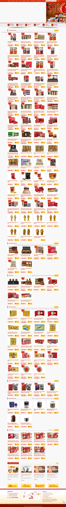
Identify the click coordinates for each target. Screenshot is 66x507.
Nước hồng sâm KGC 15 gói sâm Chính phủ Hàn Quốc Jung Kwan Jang (39, 112)
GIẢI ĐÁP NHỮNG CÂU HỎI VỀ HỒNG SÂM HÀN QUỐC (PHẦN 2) (39, 475)
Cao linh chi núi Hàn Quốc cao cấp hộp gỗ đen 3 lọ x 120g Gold (13, 287)
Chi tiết (10, 479)
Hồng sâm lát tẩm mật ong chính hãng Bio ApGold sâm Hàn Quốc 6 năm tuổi (26, 195)
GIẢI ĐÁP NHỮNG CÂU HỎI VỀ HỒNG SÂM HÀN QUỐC (52, 475)
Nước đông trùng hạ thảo (33, 245)
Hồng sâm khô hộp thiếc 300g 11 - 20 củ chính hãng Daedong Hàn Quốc (52, 42)
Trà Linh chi (38, 275)
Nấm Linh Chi (29, 25)
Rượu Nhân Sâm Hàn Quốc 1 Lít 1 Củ (13, 223)
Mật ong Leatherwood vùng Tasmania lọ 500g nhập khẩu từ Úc (13, 424)
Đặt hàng (17, 72)
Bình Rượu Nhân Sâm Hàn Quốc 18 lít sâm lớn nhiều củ (39, 237)
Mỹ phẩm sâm (50, 32)
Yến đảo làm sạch (20, 308)
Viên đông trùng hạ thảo (25, 245)
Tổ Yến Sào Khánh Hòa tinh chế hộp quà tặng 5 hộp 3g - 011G (13, 333)
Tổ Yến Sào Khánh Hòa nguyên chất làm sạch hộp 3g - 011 (26, 333)
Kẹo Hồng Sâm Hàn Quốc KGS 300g (12, 181)
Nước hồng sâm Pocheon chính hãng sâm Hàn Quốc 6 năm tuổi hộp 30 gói (26, 126)
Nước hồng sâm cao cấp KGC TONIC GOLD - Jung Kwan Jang (26, 42)
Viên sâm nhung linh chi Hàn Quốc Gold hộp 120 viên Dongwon (52, 195)
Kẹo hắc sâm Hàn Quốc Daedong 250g (26, 181)
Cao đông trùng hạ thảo (17, 245)
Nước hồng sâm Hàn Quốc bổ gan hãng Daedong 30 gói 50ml (13, 139)
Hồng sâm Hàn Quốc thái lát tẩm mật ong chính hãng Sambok (39, 195)
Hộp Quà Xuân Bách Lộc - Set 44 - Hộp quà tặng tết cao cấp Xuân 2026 (26, 455)
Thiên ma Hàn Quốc (56, 25)
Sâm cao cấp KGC (4, 32)
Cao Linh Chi (52, 275)
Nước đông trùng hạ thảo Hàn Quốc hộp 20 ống (52, 255)
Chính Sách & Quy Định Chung (47, 493)
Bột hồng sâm (42, 32)
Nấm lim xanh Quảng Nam (13, 380)
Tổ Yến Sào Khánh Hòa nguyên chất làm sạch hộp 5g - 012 (39, 333)
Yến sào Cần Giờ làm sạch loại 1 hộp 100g (26, 360)
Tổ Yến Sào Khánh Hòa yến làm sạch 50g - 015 (13, 319)
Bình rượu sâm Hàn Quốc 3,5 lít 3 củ (52, 223)
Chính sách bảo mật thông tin (47, 497)
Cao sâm (12, 32)
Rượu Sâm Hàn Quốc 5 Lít (12, 236)
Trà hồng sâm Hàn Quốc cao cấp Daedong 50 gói (26, 167)
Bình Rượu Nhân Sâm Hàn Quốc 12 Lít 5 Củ (26, 237)
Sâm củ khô (25, 32)
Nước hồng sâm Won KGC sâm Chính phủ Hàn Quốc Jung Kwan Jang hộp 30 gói (13, 126)
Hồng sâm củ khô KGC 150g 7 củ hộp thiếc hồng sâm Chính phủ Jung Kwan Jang (26, 56)
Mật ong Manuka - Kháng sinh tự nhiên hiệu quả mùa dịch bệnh (13, 475)
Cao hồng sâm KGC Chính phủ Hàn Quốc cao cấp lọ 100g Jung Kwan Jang (52, 70)
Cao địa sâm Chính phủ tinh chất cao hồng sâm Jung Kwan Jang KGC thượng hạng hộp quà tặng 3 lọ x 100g (13, 85)
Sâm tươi (38, 32)
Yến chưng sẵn (40, 308)
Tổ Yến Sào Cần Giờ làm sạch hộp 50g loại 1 (39, 360)
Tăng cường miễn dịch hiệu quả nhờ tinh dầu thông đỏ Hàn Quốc (26, 475)
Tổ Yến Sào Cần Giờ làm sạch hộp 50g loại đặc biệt (13, 374)
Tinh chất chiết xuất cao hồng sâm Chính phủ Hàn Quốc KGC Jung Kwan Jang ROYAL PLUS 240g (26, 84)
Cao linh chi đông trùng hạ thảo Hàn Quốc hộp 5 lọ (13, 255)
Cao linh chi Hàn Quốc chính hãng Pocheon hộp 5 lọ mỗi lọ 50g (26, 287)
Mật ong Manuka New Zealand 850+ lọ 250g (13, 410)
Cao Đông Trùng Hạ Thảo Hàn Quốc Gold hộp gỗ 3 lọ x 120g (25, 255)
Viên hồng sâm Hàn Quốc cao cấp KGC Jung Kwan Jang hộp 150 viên (26, 209)
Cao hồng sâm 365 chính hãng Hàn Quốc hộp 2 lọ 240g (26, 70)
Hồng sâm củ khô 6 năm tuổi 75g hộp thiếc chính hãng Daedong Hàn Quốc (39, 70)
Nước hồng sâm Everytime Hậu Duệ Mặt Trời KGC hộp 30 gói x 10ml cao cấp (13, 112)
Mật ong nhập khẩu (12, 398)
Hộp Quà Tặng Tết (51, 429)
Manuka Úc (33, 398)
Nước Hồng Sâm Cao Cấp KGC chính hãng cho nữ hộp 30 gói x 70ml (52, 209)
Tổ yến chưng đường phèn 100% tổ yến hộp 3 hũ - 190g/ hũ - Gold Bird (26, 346)
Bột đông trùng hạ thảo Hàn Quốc (53, 245)
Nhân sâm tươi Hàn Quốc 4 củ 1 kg (26, 152)
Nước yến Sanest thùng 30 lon (38, 346)
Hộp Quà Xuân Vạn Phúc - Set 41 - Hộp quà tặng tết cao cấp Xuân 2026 (39, 441)
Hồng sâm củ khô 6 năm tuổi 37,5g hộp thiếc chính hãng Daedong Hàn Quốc (13, 56)
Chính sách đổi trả (45, 496)
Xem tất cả (56, 30)
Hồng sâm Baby (30, 32)
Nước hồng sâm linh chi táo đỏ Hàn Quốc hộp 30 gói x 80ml (39, 139)
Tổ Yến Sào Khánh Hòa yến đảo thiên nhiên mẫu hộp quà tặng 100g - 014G (52, 319)
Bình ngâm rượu (55, 32)
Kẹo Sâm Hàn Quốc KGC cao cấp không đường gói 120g (52, 181)
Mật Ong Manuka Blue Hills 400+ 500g (39, 410)
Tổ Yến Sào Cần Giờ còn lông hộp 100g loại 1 (26, 374)
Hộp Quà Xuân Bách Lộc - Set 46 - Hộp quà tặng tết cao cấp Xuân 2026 (39, 455)
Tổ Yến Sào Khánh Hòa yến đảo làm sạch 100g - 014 (26, 319)
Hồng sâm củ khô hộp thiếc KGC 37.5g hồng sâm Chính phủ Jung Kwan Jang (39, 56)
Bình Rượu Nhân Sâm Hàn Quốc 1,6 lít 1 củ (26, 223)
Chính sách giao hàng (46, 495)
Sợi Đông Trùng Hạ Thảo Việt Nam (43, 245)
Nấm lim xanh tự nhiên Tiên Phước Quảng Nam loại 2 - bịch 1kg (52, 392)
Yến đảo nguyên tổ (34, 308)
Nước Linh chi (47, 275)
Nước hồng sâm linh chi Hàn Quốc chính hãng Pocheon (39, 126)
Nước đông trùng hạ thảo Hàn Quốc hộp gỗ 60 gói (12, 269)
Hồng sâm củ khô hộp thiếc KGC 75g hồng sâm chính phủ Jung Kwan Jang (52, 56)
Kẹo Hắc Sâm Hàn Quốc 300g (51, 166)
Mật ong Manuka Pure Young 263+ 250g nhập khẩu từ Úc (26, 410)
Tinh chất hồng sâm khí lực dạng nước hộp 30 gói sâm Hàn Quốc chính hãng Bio (52, 126)
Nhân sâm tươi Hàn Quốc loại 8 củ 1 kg (13, 167)
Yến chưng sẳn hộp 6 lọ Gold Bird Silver (13, 360)
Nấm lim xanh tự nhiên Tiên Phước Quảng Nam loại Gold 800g (26, 392)
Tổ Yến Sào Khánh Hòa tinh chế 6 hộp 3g (52, 333)
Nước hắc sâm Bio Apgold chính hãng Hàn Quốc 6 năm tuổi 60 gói (13, 153)
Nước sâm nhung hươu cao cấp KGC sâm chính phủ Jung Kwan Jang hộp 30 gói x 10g (26, 140)
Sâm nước (8, 32)
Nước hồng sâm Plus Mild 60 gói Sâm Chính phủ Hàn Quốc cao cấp (26, 112)
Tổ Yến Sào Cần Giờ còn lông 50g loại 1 (39, 374)
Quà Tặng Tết (11, 429)
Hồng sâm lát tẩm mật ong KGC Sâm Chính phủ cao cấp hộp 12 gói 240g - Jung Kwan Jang (26, 98)
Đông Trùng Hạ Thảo (21, 25)
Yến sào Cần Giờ (14, 308)
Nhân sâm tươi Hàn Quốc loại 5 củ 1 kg (39, 153)
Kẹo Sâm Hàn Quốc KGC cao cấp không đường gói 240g (13, 195)
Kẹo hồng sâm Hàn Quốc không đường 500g (39, 181)
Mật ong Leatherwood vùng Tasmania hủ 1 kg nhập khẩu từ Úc (26, 424)
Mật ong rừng (52, 398)
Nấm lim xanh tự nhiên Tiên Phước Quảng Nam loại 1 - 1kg (39, 392)
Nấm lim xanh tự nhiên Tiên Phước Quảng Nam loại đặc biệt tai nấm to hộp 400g (13, 392)
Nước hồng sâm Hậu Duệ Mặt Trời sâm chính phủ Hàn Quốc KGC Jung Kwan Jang (39, 98)
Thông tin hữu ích (13, 463)
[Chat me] (64, 502)
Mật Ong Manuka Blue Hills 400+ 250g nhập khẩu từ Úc (52, 410)
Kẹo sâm (46, 32)
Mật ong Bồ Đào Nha (46, 398)
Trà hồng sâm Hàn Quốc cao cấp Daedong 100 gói (39, 167)
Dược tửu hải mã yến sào (54, 308)
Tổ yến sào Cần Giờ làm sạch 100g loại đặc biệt (52, 360)
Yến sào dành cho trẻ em (46, 308)
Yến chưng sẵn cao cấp (27, 308)
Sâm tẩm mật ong (17, 32)
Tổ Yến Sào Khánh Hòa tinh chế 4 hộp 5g (13, 346)
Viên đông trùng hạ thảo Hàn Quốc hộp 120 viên (26, 269)
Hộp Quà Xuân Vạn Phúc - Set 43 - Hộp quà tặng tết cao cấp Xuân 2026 (13, 455)
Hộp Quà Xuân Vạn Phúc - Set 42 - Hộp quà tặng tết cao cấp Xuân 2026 (52, 441)
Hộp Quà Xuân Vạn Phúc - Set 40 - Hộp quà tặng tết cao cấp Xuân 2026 (26, 441)
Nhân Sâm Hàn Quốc (12, 25)
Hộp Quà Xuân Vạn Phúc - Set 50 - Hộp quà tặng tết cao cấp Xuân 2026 (13, 441)
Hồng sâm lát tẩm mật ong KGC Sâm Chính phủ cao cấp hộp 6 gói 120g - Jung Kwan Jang (13, 98)
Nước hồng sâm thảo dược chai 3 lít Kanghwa (13, 42)
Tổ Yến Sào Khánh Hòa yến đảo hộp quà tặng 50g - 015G (39, 319)
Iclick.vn (41, 506)
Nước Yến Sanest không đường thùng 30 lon (52, 346)
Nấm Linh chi (34, 275)
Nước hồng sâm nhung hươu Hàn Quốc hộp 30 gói (52, 139)
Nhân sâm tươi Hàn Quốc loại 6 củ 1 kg (52, 153)
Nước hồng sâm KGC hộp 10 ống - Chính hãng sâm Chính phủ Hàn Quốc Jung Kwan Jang (52, 84)
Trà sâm (35, 32)
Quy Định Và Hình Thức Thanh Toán (48, 494)
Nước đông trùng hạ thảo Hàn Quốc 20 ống (38, 255)
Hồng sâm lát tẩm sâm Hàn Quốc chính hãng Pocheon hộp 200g (39, 42)
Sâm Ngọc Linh (38, 25)
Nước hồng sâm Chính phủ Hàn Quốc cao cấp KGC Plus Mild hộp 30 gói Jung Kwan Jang (52, 98)
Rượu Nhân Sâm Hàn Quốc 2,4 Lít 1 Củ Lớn (39, 223)
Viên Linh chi (42, 275)
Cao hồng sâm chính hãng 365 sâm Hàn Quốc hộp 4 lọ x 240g (13, 70)
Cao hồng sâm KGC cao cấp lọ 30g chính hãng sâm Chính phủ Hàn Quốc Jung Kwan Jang (39, 84)
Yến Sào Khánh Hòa (47, 25)
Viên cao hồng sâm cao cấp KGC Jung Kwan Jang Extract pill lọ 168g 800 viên (39, 209)
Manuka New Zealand (39, 398)
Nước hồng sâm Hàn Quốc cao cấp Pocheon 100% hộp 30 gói (52, 112)
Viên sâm (22, 32)
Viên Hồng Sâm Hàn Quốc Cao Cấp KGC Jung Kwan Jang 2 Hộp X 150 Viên (13, 209)
